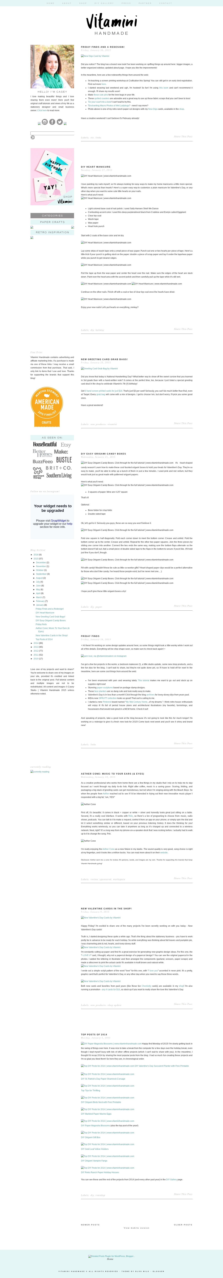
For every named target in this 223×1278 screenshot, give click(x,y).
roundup (100, 1195)
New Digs (152, 109)
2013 (36, 647)
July (38, 582)
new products (98, 424)
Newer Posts (90, 1225)
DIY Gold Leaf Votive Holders (95, 1149)
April (38, 593)
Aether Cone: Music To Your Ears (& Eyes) (112, 774)
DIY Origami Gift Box (90, 1137)
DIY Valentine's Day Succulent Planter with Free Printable (162, 1066)
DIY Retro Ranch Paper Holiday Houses (100, 1172)
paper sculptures (105, 687)
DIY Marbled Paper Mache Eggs (96, 1114)
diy (92, 330)
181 (188, 456)
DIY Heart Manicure (45, 612)
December (41, 562)
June (38, 585)
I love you (153, 970)
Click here (42, 110)
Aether (106, 793)
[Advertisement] (52, 268)
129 (188, 1037)
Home (110, 1259)
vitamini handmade (72, 1271)
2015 (36, 558)
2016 (36, 554)
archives (151, 695)
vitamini (112, 424)
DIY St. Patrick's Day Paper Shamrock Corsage (103, 1079)
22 (188, 638)
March (39, 597)
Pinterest (107, 702)
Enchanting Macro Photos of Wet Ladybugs (109, 105)
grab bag (101, 394)
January (40, 605)
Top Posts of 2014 (44, 639)
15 (188, 49)
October (40, 570)
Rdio (130, 816)
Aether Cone (108, 849)
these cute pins (101, 95)
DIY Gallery (171, 1179)
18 (188, 169)
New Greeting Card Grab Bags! (50, 616)
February (40, 601)
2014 (36, 643)
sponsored (106, 879)
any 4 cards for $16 (111, 989)
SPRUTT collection (108, 698)
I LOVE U (86, 955)
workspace (119, 879)
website (164, 852)
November (41, 566)
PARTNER (145, 3)
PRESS (126, 3)
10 (188, 776)
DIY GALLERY (104, 3)
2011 (36, 655)
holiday (100, 330)
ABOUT (67, 3)
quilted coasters (101, 98)
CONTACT (165, 3)
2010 (36, 658)
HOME (51, 3)
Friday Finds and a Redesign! (50, 609)
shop (181, 109)
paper (99, 607)
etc (92, 137)
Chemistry (146, 986)
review (94, 879)
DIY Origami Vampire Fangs (94, 1161)
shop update (115, 1005)
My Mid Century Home (136, 702)
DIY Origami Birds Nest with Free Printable (101, 1102)
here (104, 84)
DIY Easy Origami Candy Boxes (51, 620)
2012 (36, 651)
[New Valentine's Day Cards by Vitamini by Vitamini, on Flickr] (101, 918)
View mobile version (137, 1228)
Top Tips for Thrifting (90, 1090)
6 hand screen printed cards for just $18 (103, 391)
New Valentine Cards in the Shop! (52, 635)
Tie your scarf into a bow (99, 102)
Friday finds (41, 624)
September (41, 574)
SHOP (83, 3)
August (39, 578)
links (98, 137)
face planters (100, 691)
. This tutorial (143, 680)
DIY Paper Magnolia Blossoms (95, 1125)
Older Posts (183, 1225)
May (38, 589)
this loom (163, 88)
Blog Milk (142, 1271)
